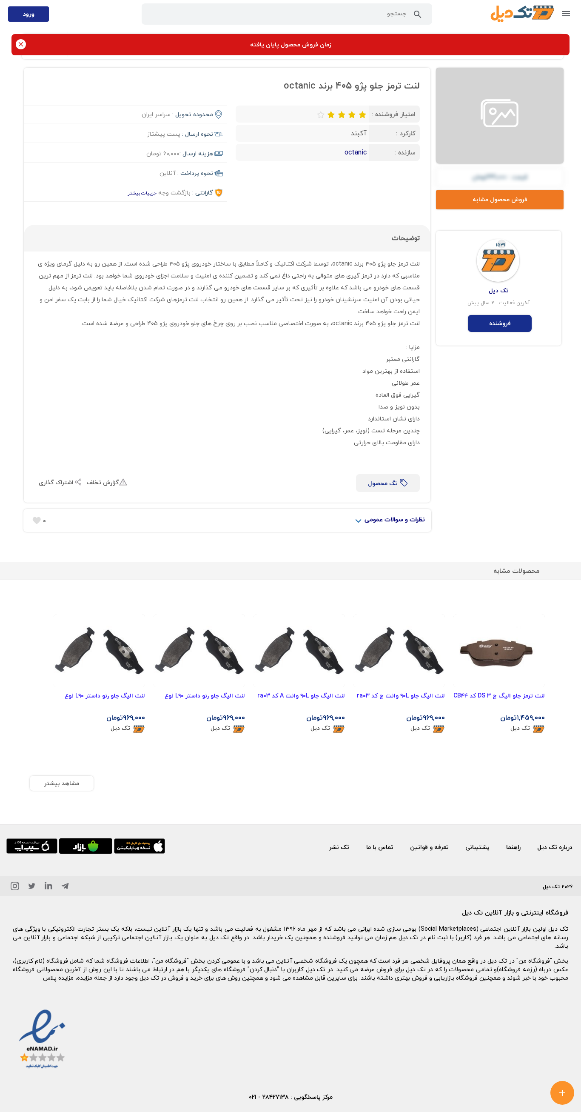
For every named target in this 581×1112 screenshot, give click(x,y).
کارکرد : (406, 133)
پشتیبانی (477, 847)
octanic (356, 152)
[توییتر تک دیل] (31, 887)
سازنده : (405, 152)
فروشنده (500, 323)
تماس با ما (379, 847)
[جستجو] (418, 16)
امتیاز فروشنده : (393, 114)
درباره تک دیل (554, 847)
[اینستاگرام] (14, 887)
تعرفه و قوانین (429, 847)
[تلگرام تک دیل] (65, 887)
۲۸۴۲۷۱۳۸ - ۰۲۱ (269, 1097)
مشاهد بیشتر (61, 783)
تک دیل (520, 728)
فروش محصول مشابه (500, 199)
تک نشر (339, 847)
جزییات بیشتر (142, 193)
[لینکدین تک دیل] (48, 887)
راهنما (513, 847)
